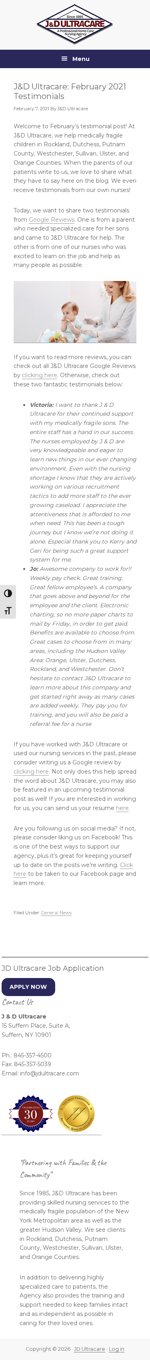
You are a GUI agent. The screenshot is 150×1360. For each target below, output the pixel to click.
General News (56, 912)
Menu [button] (81, 59)
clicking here (39, 375)
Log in (116, 1349)
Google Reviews (51, 219)
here (122, 808)
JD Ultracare (89, 1349)
